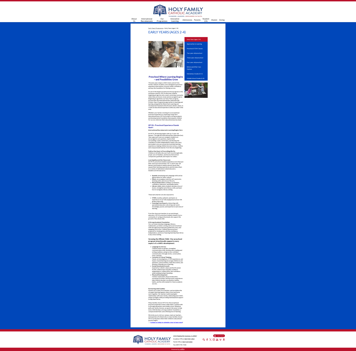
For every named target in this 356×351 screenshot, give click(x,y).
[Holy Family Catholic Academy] (178, 11)
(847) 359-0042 (187, 342)
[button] (134, 20)
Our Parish (220, 336)
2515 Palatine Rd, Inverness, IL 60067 (185, 336)
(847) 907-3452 (189, 339)
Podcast (220, 339)
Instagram (214, 339)
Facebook (207, 339)
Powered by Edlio (178, 349)
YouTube (217, 339)
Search (204, 339)
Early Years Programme (155, 28)
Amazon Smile (224, 339)
